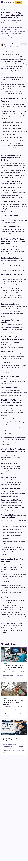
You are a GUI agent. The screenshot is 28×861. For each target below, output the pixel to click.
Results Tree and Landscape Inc (11, 713)
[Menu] (23, 2)
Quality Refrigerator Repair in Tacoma (12, 739)
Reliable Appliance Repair (9, 750)
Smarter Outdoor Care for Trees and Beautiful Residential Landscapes (13, 702)
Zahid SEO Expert (9, 43)
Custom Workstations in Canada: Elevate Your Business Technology (13, 666)
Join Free (18, 2)
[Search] (13, 2)
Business (3, 9)
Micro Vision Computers (9, 675)
